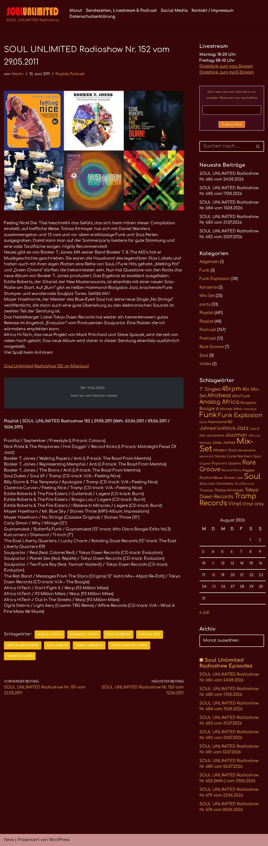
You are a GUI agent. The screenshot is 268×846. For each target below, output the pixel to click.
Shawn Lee (233, 478)
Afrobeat (219, 396)
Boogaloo (248, 403)
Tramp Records (20, 656)
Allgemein (209, 262)
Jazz (242, 428)
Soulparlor (57, 645)
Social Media (174, 10)
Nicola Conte (225, 456)
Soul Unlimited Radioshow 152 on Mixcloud (46, 366)
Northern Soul (249, 456)
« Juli (204, 612)
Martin (18, 74)
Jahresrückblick (217, 428)
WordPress (59, 840)
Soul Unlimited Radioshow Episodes (225, 663)
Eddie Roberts (118, 634)
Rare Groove (211, 347)
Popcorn (219, 463)
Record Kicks (231, 470)
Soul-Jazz (207, 483)
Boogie (207, 408)
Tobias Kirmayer (89, 645)
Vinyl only (253, 503)
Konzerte (208, 287)
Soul (203, 355)
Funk (204, 270)
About (75, 10)
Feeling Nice (149, 634)
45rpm (231, 388)
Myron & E (206, 456)
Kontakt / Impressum (212, 10)
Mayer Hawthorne (23, 645)
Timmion (206, 490)
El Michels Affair (229, 409)
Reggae (248, 470)
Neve (9, 840)
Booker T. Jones (84, 634)
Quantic (234, 463)
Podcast (77, 74)
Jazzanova (215, 435)
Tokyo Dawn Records (129, 645)
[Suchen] (258, 146)
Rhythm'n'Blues (211, 478)
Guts (203, 422)
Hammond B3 (220, 422)
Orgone (205, 463)
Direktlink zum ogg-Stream (226, 66)
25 (214, 587)
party (204, 304)
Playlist (61, 74)
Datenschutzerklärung (92, 16)
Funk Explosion (214, 279)
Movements (247, 450)
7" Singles (210, 389)
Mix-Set (207, 296)
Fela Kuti (250, 409)
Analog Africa (219, 402)
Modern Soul (225, 450)
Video (205, 364)
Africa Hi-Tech (49, 634)
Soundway (224, 483)
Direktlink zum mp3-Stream (226, 72)
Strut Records (244, 483)
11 (213, 563)
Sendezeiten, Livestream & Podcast (121, 10)
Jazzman (236, 435)
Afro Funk (241, 396)
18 (213, 575)
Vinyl (234, 504)
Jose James (224, 442)
